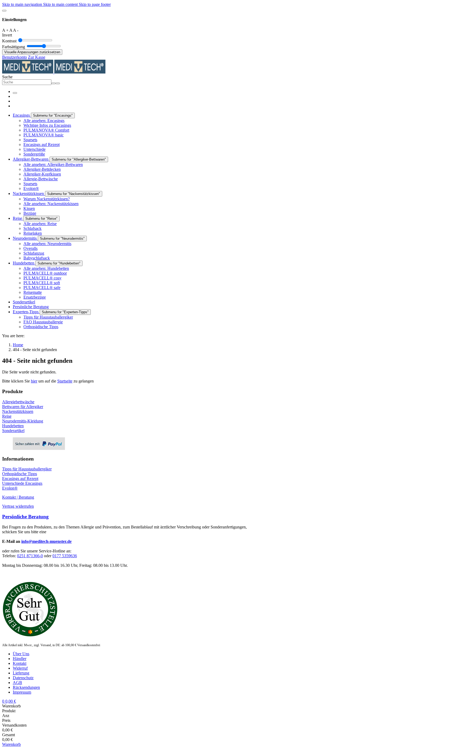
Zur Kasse (36, 57)
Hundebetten (13, 426)
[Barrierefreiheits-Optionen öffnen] (4, 10)
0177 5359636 (64, 555)
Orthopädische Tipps (19, 473)
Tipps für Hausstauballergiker (27, 469)
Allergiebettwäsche (18, 402)
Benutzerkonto (14, 57)
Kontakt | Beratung (18, 497)
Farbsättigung (13, 46)
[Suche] (58, 83)
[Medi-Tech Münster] (53, 72)
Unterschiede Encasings (22, 483)
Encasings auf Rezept (20, 478)
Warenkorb (11, 744)
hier (34, 381)
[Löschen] (53, 83)
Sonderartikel (13, 430)
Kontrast (9, 41)
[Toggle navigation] (15, 93)
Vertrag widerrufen (18, 506)
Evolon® (10, 488)
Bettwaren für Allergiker (22, 406)
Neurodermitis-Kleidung (22, 421)
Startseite (64, 381)
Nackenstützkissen (17, 411)
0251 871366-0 (30, 555)
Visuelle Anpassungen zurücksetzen (32, 52)
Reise (6, 416)
